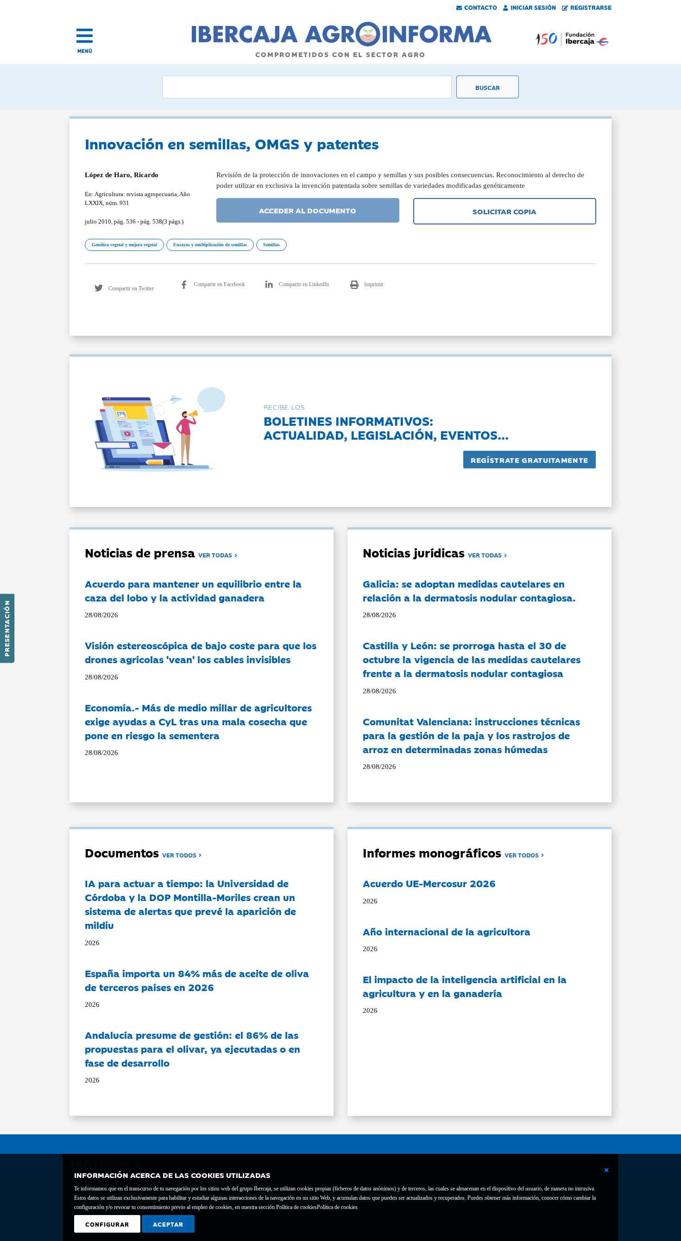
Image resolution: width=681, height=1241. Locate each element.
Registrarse (591, 7)
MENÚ (84, 50)
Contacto (480, 7)
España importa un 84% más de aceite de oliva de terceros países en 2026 (197, 980)
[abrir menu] (84, 36)
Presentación (6, 628)
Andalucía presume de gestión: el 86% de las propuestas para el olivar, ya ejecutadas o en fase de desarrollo (192, 1048)
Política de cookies (337, 1207)
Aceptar (168, 1224)
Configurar (107, 1224)
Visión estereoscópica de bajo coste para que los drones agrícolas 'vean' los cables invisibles (200, 652)
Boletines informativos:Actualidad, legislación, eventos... (386, 427)
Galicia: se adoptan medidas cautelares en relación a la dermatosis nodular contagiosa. (469, 590)
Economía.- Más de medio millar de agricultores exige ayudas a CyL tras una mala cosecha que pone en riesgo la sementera (198, 721)
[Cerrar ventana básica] (606, 1170)
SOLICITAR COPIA (504, 211)
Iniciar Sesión (533, 7)
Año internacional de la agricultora (446, 931)
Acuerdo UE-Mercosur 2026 (429, 883)
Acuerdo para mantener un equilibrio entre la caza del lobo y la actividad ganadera (193, 590)
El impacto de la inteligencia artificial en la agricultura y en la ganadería (465, 986)
